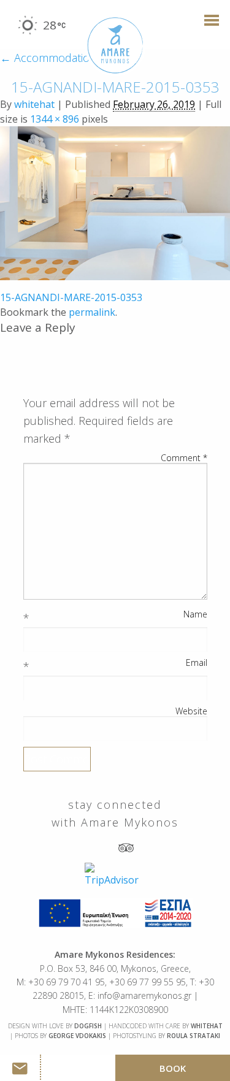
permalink (92, 312)
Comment (184, 458)
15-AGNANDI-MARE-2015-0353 (71, 297)
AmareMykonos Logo (115, 46)
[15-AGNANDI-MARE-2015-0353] (115, 201)
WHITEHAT (207, 1026)
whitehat (34, 104)
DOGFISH (88, 1026)
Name (195, 614)
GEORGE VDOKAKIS (77, 1035)
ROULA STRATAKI (193, 1035)
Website (191, 711)
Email (196, 663)
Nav (208, 26)
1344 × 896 (54, 119)
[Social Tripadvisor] (126, 846)
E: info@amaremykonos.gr (139, 995)
